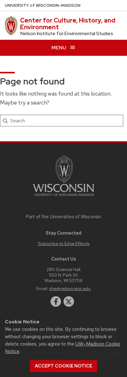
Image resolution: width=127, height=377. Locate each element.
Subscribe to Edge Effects (63, 243)
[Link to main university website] (63, 197)
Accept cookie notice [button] (63, 366)
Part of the (63, 217)
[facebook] (56, 301)
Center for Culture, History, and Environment (67, 23)
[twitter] (68, 301)
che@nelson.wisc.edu (70, 288)
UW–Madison (42, 5)
